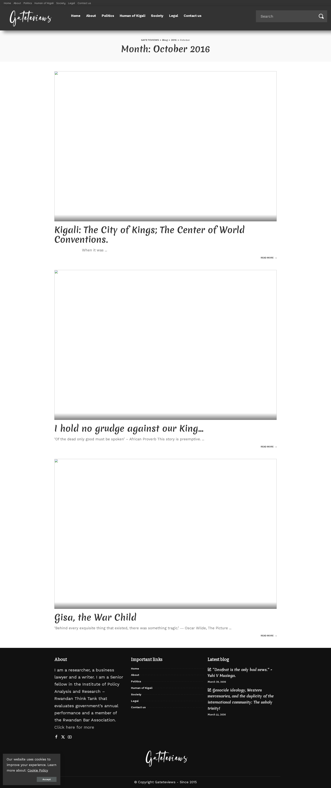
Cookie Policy (38, 770)
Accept (47, 779)
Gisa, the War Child (95, 617)
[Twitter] (63, 737)
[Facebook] (56, 737)
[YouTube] (70, 737)
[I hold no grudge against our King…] (165, 345)
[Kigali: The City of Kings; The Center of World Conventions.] (165, 146)
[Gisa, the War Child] (165, 534)
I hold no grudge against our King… (129, 428)
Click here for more (74, 727)
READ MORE (267, 258)
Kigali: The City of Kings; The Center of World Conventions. (149, 235)
